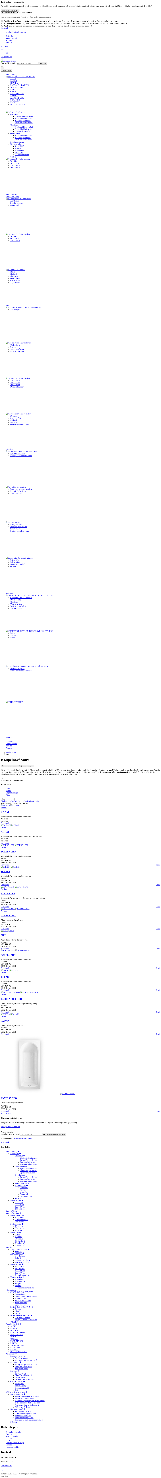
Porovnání (5, 823)
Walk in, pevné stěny (18, 606)
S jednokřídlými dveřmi (24, 116)
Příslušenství (10, 1354)
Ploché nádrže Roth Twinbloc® (27, 1396)
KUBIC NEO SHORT (11, 999)
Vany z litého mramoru (33, 307)
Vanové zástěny (25, 414)
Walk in (13, 157)
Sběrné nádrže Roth (22, 1407)
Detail (158, 865)
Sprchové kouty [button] (11, 74)
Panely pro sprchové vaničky (21, 489)
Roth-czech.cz (6, 1466)
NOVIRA (14, 83)
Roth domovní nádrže (23, 1416)
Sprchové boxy (11, 194)
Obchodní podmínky (13, 1432)
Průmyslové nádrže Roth (24, 1418)
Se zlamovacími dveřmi (24, 123)
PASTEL (13, 81)
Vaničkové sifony (16, 493)
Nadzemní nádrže (17, 1409)
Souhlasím (15, 10)
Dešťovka (9, 36)
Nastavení (5, 10)
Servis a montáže (12, 1436)
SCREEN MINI (8, 955)
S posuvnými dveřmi (23, 121)
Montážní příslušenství (18, 491)
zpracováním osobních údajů (22, 1138)
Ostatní (13, 566)
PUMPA (13, 1422)
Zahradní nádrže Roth (23, 1411)
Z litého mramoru (16, 203)
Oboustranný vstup (22, 155)
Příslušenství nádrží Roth (24, 1399)
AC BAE (5, 812)
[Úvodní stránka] (8, 61)
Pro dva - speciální (17, 351)
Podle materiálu (25, 199)
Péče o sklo (14, 560)
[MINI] (7, 931)
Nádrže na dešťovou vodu (16, 1392)
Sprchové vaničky (13, 1213)
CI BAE (5, 977)
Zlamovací (19, 153)
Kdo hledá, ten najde (8, 63)
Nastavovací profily (17, 669)
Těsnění (13, 635)
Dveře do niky (15, 144)
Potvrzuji (4, 28)
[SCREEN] (10, 867)
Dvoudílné (14, 416)
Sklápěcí (13, 420)
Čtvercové (14, 114)
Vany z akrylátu (25, 343)
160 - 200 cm (15, 167)
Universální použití (17, 564)
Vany (8, 1247)
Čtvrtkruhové (15, 125)
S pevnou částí (15, 418)
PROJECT (14, 102)
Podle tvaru (20, 112)
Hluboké (13, 274)
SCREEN (5, 871)
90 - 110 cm (14, 163)
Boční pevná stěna (17, 142)
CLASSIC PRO (8, 915)
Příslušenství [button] (10, 449)
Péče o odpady (15, 562)
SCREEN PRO (8, 851)
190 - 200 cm (20, 1273)
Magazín (9, 1445)
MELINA (14, 89)
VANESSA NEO (9, 1098)
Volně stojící (15, 309)
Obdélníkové (15, 133)
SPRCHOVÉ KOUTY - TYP (41, 596)
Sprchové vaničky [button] (12, 197)
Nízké (12, 272)
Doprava (9, 1438)
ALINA (13, 79)
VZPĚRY (19, 702)
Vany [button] (8, 305)
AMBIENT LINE (17, 98)
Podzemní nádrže (17, 1394)
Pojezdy (13, 633)
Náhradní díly (11, 1290)
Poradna (9, 42)
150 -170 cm (15, 383)
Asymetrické (15, 282)
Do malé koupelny (17, 387)
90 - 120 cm (14, 238)
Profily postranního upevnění (21, 671)
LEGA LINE (15, 100)
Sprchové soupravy (17, 454)
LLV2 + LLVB (8, 893)
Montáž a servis (11, 38)
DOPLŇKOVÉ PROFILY (38, 667)
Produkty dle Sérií (28, 77)
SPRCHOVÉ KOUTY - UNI (41, 631)
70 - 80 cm (14, 236)
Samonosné (14, 205)
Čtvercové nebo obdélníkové (21, 598)
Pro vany (17, 522)
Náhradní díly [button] (11, 593)
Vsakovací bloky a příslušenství (27, 1405)
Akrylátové (14, 201)
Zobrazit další (6, 1113)
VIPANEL (10, 738)
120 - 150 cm (15, 165)
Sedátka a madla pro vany (20, 531)
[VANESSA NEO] (38, 1094)
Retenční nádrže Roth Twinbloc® (27, 1403)
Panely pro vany (16, 525)
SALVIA (5, 1021)
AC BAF (5, 832)
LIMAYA (14, 96)
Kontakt (9, 40)
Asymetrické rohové (17, 349)
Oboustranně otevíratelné (19, 424)
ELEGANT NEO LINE (19, 85)
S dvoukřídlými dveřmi (23, 118)
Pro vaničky (21, 487)
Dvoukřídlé (19, 150)
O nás (8, 1441)
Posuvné (18, 148)
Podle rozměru (24, 159)
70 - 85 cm (14, 161)
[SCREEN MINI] (15, 950)
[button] (2, 49)
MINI (3, 935)
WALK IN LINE (16, 87)
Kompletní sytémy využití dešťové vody (30, 1401)
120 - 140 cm (15, 380)
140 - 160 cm (15, 241)
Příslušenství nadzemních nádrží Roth (29, 1420)
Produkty (4, 1142)
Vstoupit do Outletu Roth (10, 1127)
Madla (12, 637)
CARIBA (14, 92)
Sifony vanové (15, 529)
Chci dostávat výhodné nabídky (54, 1134)
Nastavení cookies (12, 1447)
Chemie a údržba (26, 558)
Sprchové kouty (12, 1152)
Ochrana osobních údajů (15, 1443)
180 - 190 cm (15, 385)
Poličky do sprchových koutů (21, 456)
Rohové (13, 347)
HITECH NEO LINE (18, 104)
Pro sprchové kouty (29, 451)
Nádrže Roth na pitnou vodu (25, 1413)
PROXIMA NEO (17, 94)
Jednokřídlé (19, 146)
